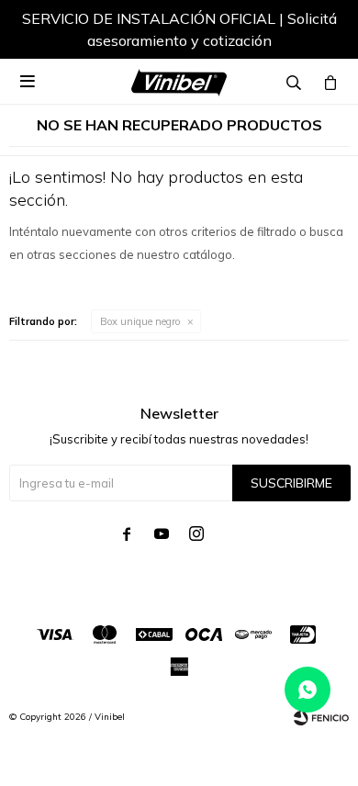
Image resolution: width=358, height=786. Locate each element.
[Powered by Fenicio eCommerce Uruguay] (321, 717)
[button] (317, 32)
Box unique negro (140, 321)
